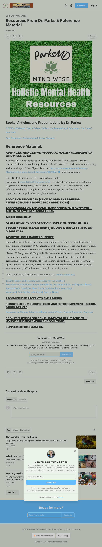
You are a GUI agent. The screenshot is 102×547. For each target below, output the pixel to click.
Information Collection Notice (50, 490)
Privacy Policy (70, 490)
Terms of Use (63, 488)
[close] (75, 451)
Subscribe (51, 482)
